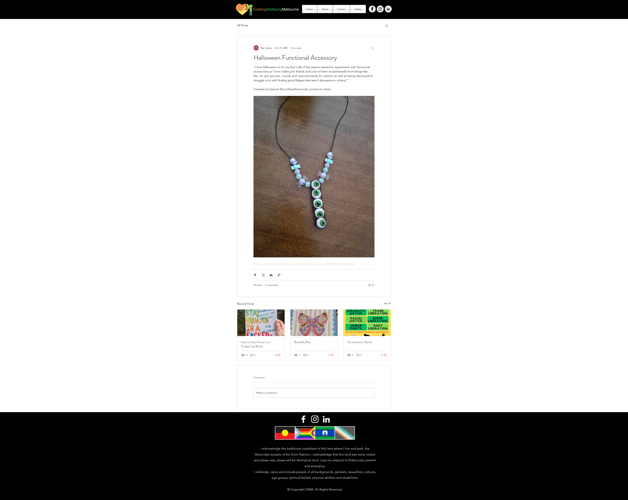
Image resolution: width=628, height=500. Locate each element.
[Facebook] (372, 9)
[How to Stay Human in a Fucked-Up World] (261, 323)
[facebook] (303, 419)
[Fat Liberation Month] (367, 323)
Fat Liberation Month (359, 342)
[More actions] (373, 48)
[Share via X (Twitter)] (263, 275)
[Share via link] (279, 275)
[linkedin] (326, 419)
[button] (386, 25)
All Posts (242, 25)
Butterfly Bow (302, 342)
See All (387, 303)
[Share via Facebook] (255, 275)
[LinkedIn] (388, 9)
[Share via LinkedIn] (271, 275)
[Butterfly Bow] (314, 323)
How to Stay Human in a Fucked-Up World (255, 344)
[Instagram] (380, 9)
